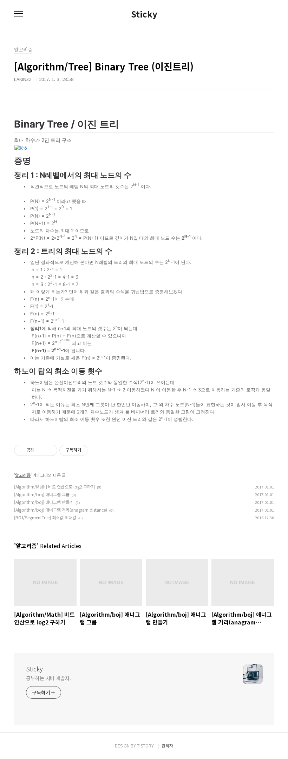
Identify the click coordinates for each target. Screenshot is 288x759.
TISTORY (145, 745)
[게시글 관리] (49, 450)
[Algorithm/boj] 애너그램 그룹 (42, 494)
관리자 (167, 745)
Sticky (144, 14)
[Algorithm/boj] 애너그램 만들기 (43, 502)
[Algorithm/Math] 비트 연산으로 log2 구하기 (54, 487)
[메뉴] (19, 14)
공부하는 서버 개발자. (48, 678)
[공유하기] (40, 450)
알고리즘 (23, 475)
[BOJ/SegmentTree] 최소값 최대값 (45, 517)
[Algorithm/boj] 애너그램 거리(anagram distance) (60, 510)
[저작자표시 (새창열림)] (90, 450)
